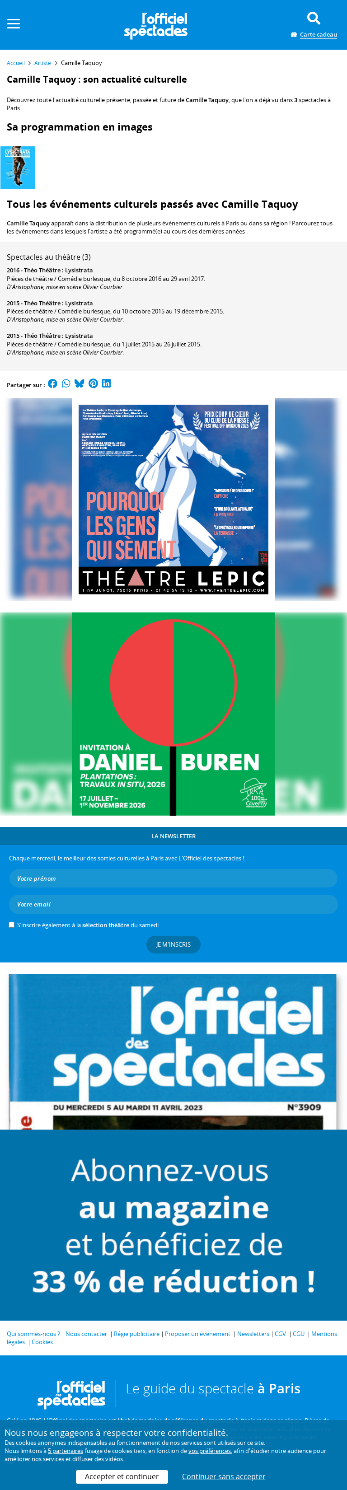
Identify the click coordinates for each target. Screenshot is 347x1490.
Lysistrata (79, 270)
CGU (299, 1334)
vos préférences (209, 1451)
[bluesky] (79, 385)
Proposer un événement (197, 1334)
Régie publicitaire (136, 1334)
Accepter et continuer (122, 1476)
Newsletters (253, 1334)
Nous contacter (86, 1334)
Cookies (42, 1342)
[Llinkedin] (106, 385)
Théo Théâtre (42, 270)
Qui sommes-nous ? (33, 1334)
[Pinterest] (93, 385)
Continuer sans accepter (224, 1476)
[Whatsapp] (66, 385)
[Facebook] (53, 385)
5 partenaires (65, 1451)
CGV (280, 1334)
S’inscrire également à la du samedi (88, 925)
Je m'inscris (173, 944)
